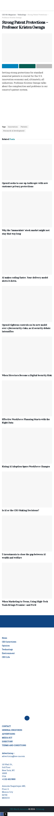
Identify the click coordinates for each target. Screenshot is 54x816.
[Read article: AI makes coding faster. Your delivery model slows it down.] (27, 257)
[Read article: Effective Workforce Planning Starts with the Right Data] (27, 398)
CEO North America (19, 809)
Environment (8, 653)
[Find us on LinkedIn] (27, 718)
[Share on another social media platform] (44, 66)
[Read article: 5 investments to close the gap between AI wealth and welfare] (27, 533)
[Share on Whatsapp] (27, 66)
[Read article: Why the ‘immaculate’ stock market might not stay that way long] (27, 209)
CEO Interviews (9, 642)
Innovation (13, 127)
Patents (24, 127)
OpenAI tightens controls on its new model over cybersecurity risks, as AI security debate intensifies (26, 328)
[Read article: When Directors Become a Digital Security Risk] (27, 354)
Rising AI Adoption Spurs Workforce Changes (26, 466)
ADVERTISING (8, 734)
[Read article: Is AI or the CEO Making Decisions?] (27, 489)
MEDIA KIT (7, 737)
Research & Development (14, 131)
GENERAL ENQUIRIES (12, 730)
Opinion (6, 645)
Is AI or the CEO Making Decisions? (20, 510)
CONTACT (6, 726)
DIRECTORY (7, 741)
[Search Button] (51, 5)
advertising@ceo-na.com (13, 756)
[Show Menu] (3, 5)
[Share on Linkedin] (10, 66)
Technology (7, 649)
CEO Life (6, 657)
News (4, 638)
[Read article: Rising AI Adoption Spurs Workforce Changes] (27, 446)
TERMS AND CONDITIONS (14, 745)
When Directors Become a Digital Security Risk (27, 375)
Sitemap (40, 809)
